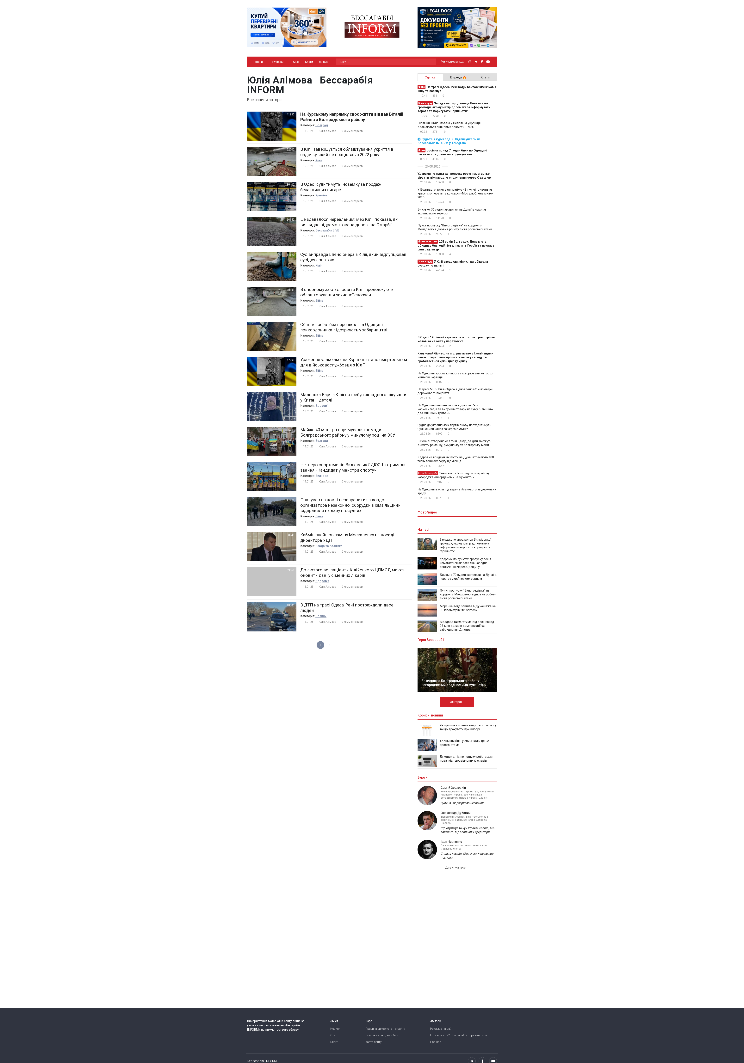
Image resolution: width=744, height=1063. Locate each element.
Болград (321, 125)
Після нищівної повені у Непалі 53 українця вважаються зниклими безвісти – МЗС (449, 125)
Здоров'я (322, 406)
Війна (319, 300)
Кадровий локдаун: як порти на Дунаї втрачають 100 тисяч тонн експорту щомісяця (456, 459)
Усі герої (456, 702)
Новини (320, 616)
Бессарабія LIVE (327, 230)
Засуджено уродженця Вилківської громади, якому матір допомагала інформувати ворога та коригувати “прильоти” (454, 107)
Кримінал (322, 195)
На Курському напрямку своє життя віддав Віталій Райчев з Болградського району (351, 117)
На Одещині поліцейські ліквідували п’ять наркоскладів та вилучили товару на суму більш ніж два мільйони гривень (455, 409)
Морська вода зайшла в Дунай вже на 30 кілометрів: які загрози (468, 608)
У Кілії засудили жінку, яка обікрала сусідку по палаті (453, 263)
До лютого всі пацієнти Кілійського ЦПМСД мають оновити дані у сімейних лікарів (353, 573)
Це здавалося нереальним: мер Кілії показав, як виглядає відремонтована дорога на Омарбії (349, 222)
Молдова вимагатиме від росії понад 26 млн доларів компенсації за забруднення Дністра (467, 625)
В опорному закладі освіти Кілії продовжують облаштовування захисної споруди (347, 292)
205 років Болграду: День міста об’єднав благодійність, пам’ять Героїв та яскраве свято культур (456, 245)
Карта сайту (373, 1042)
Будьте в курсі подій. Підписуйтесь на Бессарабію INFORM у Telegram (449, 141)
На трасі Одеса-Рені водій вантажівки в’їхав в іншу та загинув (457, 89)
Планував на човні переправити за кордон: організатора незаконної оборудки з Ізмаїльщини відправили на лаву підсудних (350, 505)
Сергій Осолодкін (453, 788)
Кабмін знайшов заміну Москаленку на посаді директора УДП (347, 537)
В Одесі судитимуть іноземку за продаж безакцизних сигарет (340, 187)
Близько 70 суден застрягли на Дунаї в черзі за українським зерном (452, 211)
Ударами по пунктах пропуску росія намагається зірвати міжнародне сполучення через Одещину (455, 175)
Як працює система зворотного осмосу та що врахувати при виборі (468, 727)
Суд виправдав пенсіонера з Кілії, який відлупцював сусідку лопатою (353, 257)
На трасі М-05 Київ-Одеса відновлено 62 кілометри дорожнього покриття (455, 391)
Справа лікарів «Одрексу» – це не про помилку (467, 855)
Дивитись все (455, 867)
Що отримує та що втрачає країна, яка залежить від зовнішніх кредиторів (467, 830)
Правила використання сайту (385, 1028)
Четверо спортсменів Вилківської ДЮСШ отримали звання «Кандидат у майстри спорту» (353, 467)
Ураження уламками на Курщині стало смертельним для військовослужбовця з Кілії (353, 362)
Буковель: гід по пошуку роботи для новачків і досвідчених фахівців (466, 758)
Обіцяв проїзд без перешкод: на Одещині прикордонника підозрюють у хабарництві (343, 327)
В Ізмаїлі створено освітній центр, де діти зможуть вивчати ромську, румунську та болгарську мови (454, 443)
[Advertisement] (450, 303)
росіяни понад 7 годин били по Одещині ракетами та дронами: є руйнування (452, 152)
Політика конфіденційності (383, 1035)
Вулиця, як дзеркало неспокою (463, 803)
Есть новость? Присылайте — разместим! (458, 1035)
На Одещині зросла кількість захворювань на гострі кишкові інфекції (455, 375)
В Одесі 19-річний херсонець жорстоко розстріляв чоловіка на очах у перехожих (456, 339)
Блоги (309, 62)
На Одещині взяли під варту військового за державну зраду (457, 491)
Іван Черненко (451, 842)
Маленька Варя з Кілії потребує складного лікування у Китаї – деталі (353, 397)
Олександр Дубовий (455, 813)
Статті (297, 62)
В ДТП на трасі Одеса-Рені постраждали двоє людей (347, 608)
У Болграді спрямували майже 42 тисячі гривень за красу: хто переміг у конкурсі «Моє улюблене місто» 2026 (455, 193)
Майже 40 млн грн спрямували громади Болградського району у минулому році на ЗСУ (347, 432)
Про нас (435, 1042)
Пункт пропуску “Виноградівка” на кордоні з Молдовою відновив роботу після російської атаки (455, 227)
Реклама (322, 62)
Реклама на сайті (441, 1028)
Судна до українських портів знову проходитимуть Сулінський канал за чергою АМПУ (454, 427)
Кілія (318, 160)
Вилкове (321, 476)
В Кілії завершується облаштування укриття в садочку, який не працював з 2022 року (346, 152)
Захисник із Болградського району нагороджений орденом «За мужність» (454, 475)
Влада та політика (329, 546)
